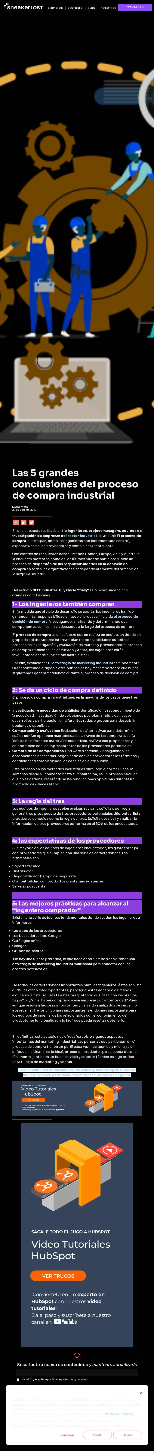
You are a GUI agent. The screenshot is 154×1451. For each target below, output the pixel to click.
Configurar (67, 1434)
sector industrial (82, 536)
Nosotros (108, 8)
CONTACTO (135, 7)
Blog (91, 8)
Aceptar (97, 1434)
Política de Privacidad (119, 1414)
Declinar (128, 1434)
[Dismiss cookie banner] (141, 1393)
